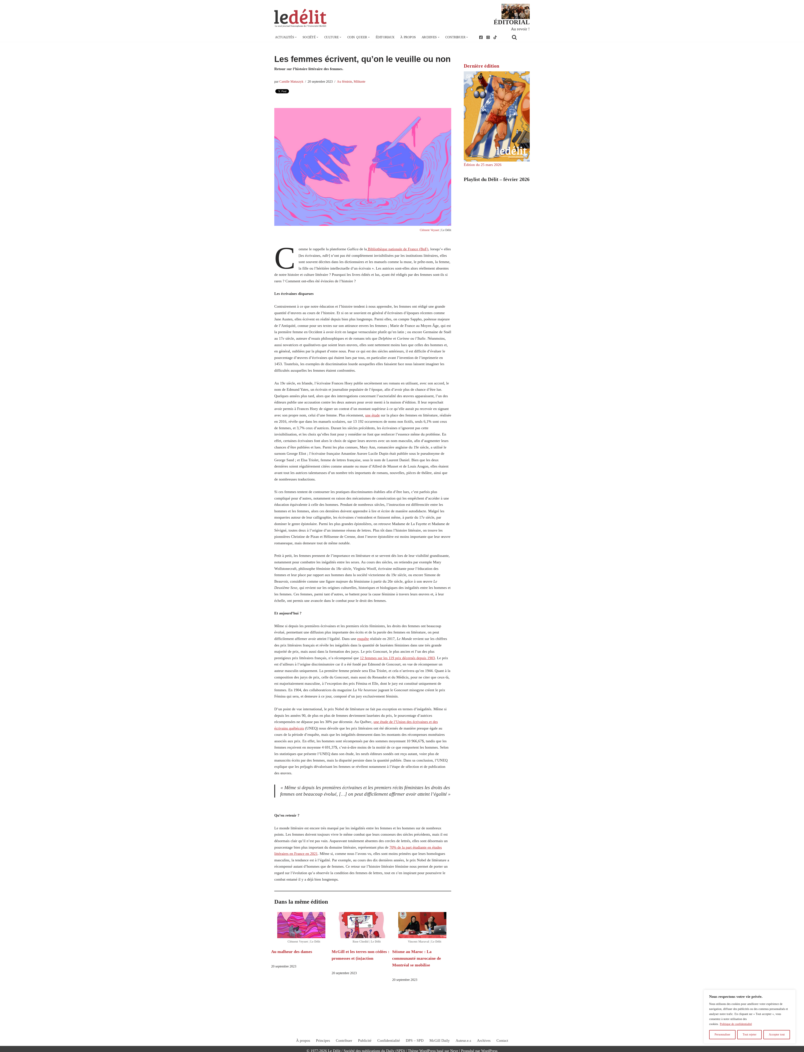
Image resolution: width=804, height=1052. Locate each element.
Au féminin (344, 81)
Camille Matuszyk (291, 81)
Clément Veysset (429, 230)
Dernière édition (481, 66)
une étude (372, 415)
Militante (359, 81)
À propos (408, 37)
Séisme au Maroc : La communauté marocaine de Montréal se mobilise (416, 958)
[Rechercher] (520, 37)
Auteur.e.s (463, 1040)
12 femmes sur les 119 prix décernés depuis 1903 (397, 658)
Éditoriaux (385, 37)
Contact (502, 1040)
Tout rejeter (749, 1034)
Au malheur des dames (291, 951)
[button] (296, 37)
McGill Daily (439, 1040)
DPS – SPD (415, 1040)
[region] (750, 1017)
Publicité (364, 1040)
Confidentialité (388, 1040)
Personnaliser (722, 1034)
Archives (484, 1040)
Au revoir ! (520, 29)
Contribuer (344, 1040)
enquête (363, 639)
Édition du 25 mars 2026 (482, 165)
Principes (323, 1040)
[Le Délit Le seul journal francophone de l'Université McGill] (300, 18)
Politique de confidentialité (736, 1024)
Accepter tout (777, 1034)
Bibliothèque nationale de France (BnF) (397, 249)
